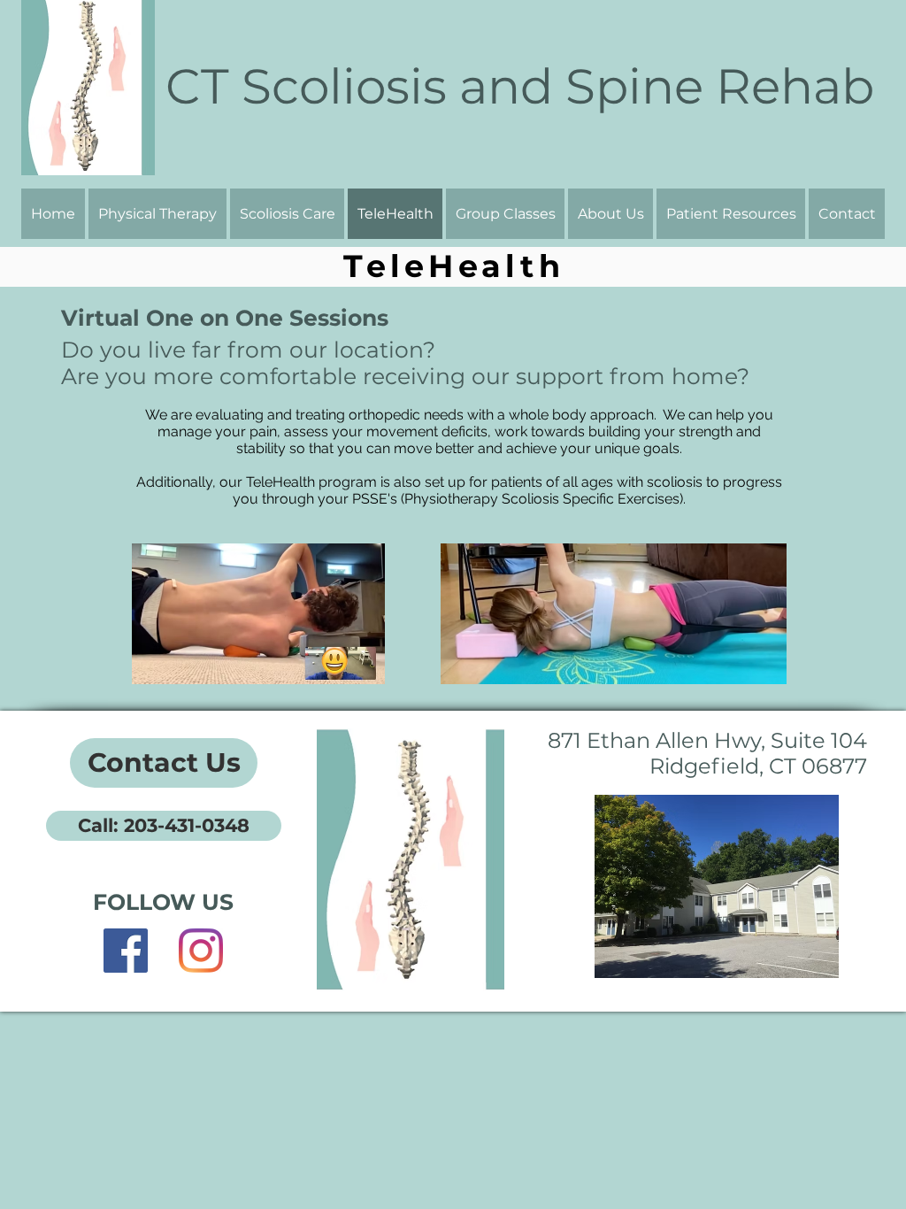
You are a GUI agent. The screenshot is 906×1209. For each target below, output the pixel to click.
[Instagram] (201, 950)
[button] (610, 214)
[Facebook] (126, 950)
